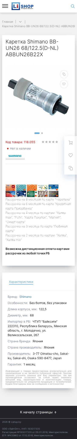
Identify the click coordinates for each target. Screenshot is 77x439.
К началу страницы (37, 412)
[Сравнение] (70, 168)
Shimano (25, 296)
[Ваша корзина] (70, 142)
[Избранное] (70, 155)
